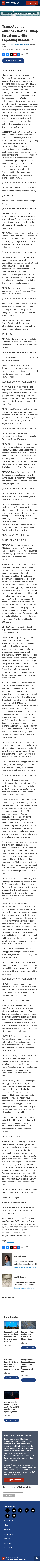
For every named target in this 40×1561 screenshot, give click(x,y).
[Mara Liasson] (7, 1259)
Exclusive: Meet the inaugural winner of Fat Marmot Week (27, 1335)
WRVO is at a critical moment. (18, 1435)
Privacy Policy (8, 1548)
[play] (3, 1558)
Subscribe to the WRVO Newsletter (17, 1487)
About (6, 1525)
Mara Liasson (14, 44)
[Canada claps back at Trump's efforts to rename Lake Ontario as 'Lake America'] (11, 1325)
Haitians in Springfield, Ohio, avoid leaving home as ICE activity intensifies (11, 1364)
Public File (7, 1543)
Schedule (7, 1529)
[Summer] (20, 13)
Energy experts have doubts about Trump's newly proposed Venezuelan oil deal (28, 1365)
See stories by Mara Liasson (25, 1267)
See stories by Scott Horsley (25, 1288)
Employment (8, 1534)
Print (26, 54)
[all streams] (37, 1558)
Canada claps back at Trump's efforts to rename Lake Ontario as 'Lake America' (11, 1336)
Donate (33, 3)
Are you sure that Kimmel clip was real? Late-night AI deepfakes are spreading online (11, 1407)
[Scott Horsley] (7, 1280)
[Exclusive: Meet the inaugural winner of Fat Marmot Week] (28, 1325)
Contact (7, 1539)
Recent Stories (11, 1317)
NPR (10, 1241)
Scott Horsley (24, 44)
